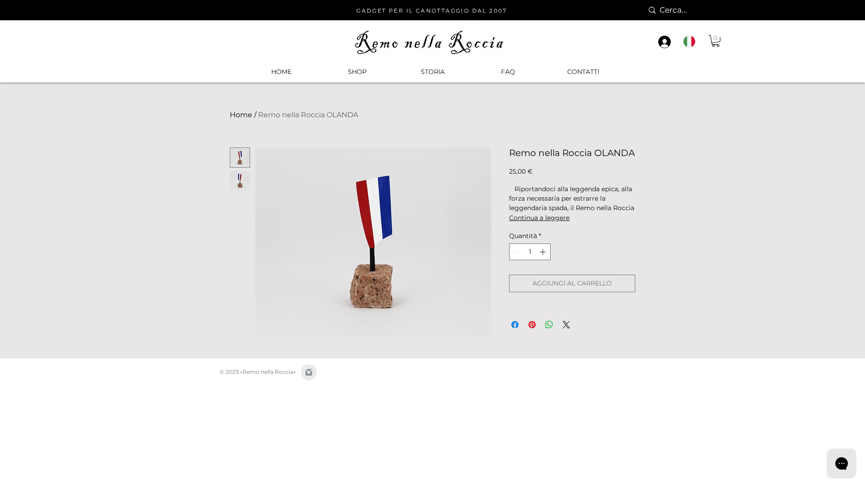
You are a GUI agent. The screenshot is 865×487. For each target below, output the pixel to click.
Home (241, 114)
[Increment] (543, 252)
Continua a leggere (539, 218)
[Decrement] (516, 252)
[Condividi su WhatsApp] (549, 324)
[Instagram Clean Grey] (309, 372)
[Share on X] (566, 324)
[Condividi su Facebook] (515, 324)
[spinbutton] (530, 252)
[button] (357, 72)
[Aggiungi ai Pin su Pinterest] (532, 324)
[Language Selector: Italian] (694, 41)
